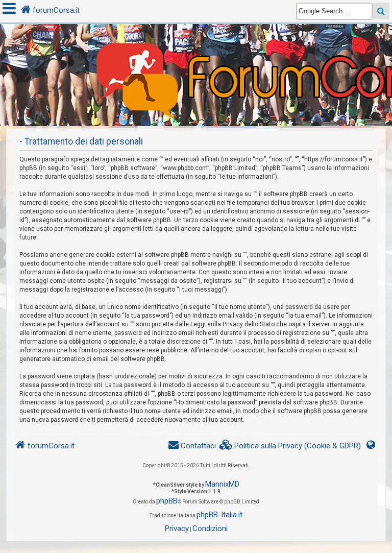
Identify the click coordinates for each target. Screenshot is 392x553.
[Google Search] (381, 11)
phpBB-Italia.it (219, 514)
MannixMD (222, 484)
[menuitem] (290, 446)
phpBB (167, 501)
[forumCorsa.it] (196, 55)
